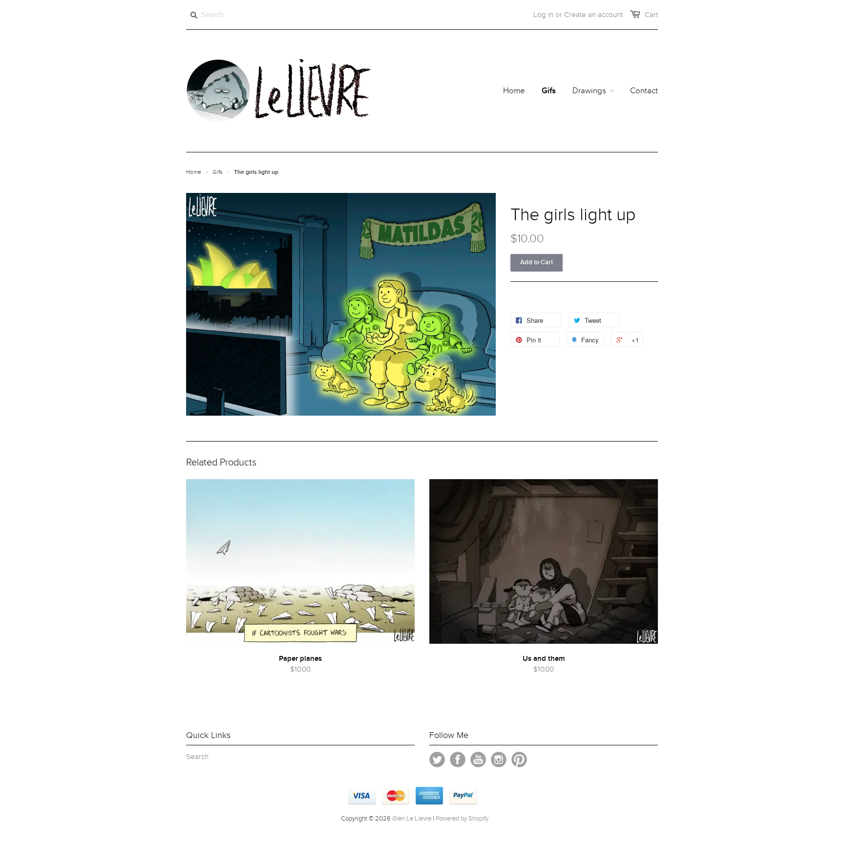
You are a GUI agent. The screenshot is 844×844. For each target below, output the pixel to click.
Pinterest (519, 759)
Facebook (457, 759)
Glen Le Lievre (411, 819)
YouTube (478, 759)
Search (197, 756)
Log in (543, 14)
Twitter (437, 759)
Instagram (498, 759)
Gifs (217, 172)
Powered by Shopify (462, 819)
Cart (651, 14)
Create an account (593, 14)
